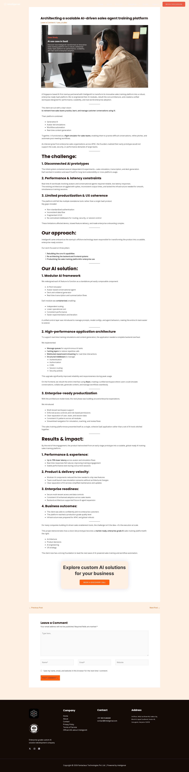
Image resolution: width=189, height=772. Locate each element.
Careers (155, 4)
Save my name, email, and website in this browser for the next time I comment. (76, 671)
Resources (132, 4)
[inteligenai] (12, 4)
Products (118, 4)
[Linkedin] (39, 749)
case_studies (62, 22)
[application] (123, 4)
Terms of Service (70, 727)
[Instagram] (34, 749)
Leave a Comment (48, 22)
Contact (145, 4)
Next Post (155, 607)
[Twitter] (30, 749)
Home (100, 4)
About (109, 4)
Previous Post (36, 607)
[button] (174, 4)
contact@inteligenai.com (107, 721)
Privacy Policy (68, 724)
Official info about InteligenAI (75, 730)
